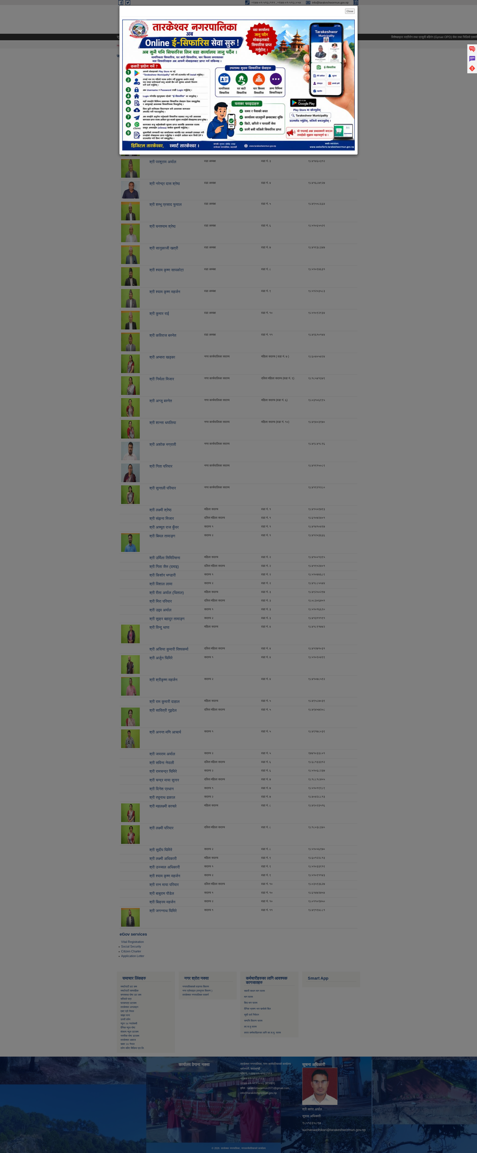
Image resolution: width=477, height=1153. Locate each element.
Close (350, 11)
